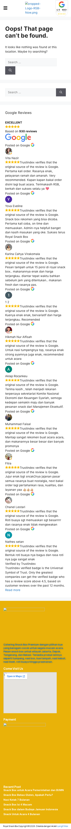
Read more (12, 590)
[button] (5, 8)
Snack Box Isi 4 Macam (17, 804)
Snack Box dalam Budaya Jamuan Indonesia (30, 809)
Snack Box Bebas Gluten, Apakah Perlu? (28, 795)
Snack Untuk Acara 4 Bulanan (21, 814)
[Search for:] (31, 62)
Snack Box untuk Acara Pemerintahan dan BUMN (33, 790)
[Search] (10, 70)
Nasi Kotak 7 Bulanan (16, 799)
